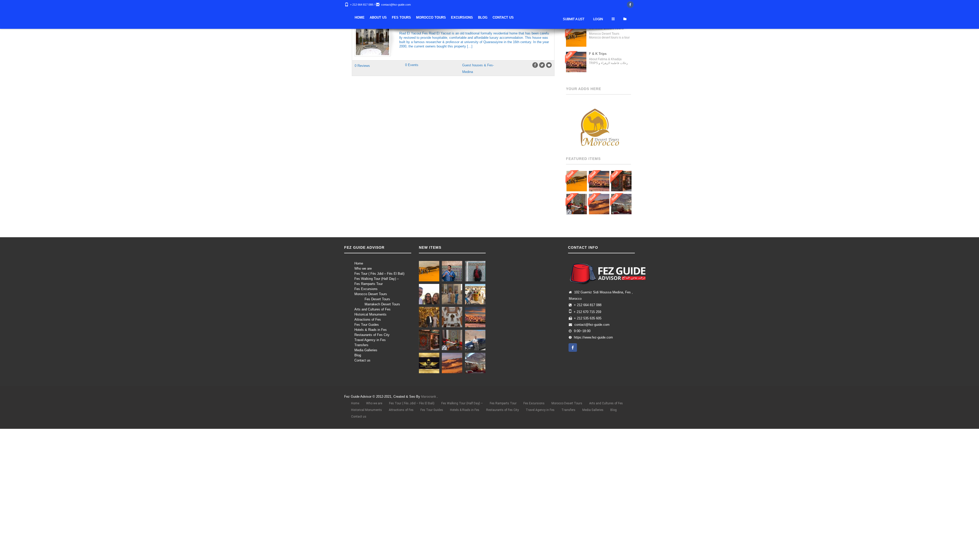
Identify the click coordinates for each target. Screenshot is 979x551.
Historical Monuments (370, 314)
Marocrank (429, 396)
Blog (554, 17)
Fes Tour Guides (366, 325)
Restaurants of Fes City (372, 335)
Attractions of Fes (367, 319)
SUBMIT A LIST (573, 34)
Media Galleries (365, 350)
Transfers (361, 345)
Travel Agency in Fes (370, 340)
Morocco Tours (502, 17)
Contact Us (574, 17)
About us (449, 17)
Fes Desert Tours (377, 299)
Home (431, 17)
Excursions (533, 17)
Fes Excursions (366, 289)
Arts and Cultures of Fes (372, 309)
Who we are (363, 268)
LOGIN (598, 34)
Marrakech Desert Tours (382, 304)
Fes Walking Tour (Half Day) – (376, 279)
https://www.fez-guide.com (593, 337)
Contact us (362, 360)
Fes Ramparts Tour (368, 284)
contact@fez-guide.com (396, 4)
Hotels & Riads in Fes (370, 330)
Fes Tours (472, 17)
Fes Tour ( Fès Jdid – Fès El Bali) (379, 274)
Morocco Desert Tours (370, 294)
